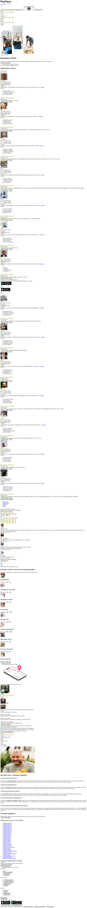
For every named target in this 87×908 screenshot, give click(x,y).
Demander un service (18, 9)
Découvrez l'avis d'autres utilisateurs (8, 559)
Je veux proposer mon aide (17, 905)
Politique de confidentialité (40, 906)
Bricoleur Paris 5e (7, 842)
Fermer (18, 860)
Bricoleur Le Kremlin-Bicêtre (9, 858)
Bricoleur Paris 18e (7, 824)
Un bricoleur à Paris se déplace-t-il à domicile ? (10, 791)
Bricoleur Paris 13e (7, 827)
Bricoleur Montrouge (7, 849)
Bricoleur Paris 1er (7, 834)
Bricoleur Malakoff (7, 857)
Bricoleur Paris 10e (7, 845)
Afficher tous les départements (7, 860)
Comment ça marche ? (8, 880)
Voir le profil (5, 101)
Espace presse (7, 894)
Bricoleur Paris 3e (7, 838)
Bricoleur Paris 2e (7, 835)
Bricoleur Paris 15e (7, 823)
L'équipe (5, 891)
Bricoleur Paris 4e (7, 840)
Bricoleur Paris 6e (7, 836)
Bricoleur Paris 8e (7, 843)
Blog (4, 871)
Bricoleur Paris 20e (7, 825)
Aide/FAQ (6, 885)
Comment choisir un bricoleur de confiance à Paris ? (11, 797)
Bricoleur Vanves (7, 854)
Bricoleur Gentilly (7, 852)
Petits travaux (6, 503)
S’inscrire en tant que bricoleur (7, 9)
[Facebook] (1, 899)
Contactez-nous (7, 884)
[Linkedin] (3, 899)
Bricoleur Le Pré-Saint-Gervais (10, 853)
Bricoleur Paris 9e (7, 837)
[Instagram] (6, 899)
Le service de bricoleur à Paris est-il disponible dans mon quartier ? (14, 805)
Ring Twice (5, 501)
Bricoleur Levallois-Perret (8, 847)
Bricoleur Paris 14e (7, 846)
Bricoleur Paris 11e (7, 831)
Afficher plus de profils (5, 499)
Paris (4, 505)
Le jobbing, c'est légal (8, 882)
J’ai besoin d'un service (5, 905)
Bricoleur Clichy (6, 848)
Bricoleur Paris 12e (7, 832)
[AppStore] (6, 289)
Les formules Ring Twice (8, 881)
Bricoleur (5, 504)
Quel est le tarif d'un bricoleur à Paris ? (8, 784)
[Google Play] (6, 283)
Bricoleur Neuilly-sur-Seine (9, 855)
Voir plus (42, 87)
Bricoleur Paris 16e (7, 829)
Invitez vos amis (7, 873)
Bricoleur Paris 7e (7, 841)
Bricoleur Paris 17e (7, 830)
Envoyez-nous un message (6, 864)
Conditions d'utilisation (28, 906)
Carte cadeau (6, 875)
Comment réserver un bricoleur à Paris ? (9, 778)
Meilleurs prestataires (8, 872)
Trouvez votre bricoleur (5, 62)
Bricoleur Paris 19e (7, 826)
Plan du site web (50, 906)
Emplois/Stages (7, 893)
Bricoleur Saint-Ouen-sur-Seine (10, 851)
